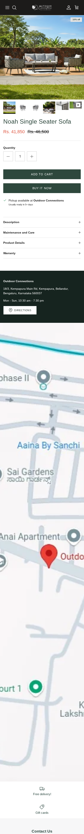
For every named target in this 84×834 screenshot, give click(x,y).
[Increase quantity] (32, 156)
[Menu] (7, 7)
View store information (19, 210)
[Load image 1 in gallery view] (42, 57)
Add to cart (42, 174)
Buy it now (42, 188)
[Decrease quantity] (8, 156)
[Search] (16, 7)
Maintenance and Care (18, 232)
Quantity (9, 147)
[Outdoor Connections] (42, 7)
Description (11, 222)
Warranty (9, 253)
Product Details (14, 242)
